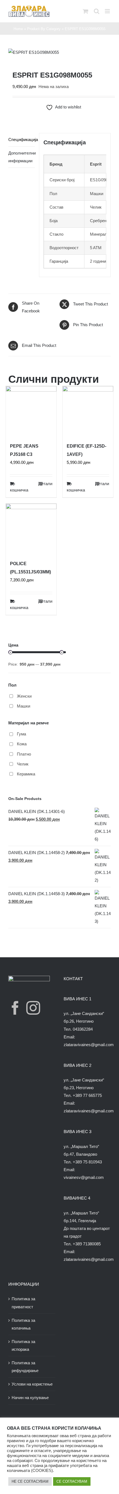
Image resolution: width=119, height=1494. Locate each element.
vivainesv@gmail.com (84, 1177)
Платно (24, 754)
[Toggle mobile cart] (85, 11)
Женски (24, 696)
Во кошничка (19, 486)
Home (18, 29)
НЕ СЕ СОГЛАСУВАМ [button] (30, 1481)
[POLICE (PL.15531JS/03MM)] (31, 529)
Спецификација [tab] (21, 139)
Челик (23, 764)
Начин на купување (30, 1397)
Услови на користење (32, 1384)
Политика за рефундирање (25, 1366)
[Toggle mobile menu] (108, 11)
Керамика (26, 774)
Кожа (22, 743)
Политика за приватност (23, 1302)
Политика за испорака (23, 1345)
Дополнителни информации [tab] (21, 157)
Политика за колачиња (23, 1324)
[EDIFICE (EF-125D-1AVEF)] (88, 411)
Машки (23, 706)
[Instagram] (33, 1008)
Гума (21, 734)
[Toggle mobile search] (96, 11)
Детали (45, 483)
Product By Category (44, 29)
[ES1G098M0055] (59, 52)
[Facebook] (15, 1008)
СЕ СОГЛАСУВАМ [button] (71, 1481)
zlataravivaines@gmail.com (89, 1044)
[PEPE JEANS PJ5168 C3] (31, 411)
